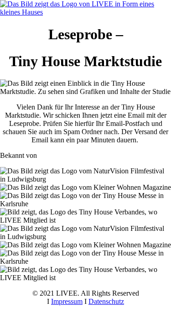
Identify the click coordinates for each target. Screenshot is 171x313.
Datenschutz (106, 301)
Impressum (67, 301)
